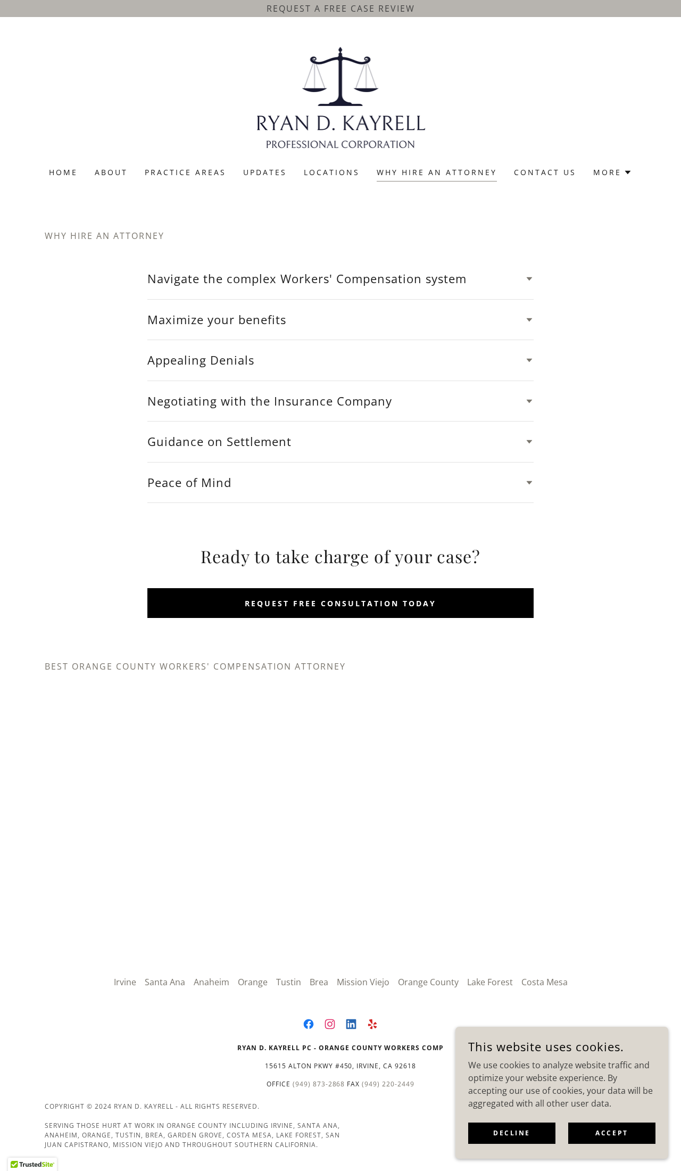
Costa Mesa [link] (544, 982)
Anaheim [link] (211, 982)
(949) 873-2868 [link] (319, 1083)
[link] (341, 99)
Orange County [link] (428, 982)
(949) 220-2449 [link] (388, 1083)
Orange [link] (253, 982)
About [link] (111, 172)
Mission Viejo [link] (363, 982)
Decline (511, 1132)
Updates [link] (265, 172)
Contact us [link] (545, 172)
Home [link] (63, 172)
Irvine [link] (125, 982)
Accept (611, 1132)
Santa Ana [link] (165, 982)
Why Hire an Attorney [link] (437, 172)
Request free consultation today (340, 603)
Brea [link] (319, 982)
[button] (612, 172)
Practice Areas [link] (185, 172)
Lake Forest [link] (490, 982)
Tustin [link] (288, 982)
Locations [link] (332, 172)
